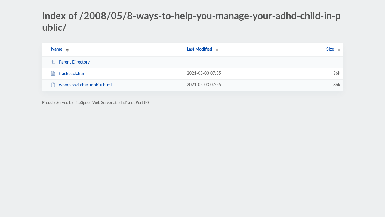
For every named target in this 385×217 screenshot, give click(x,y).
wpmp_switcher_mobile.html (85, 85)
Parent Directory (74, 62)
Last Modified (199, 49)
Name (56, 49)
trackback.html (72, 74)
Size (330, 49)
